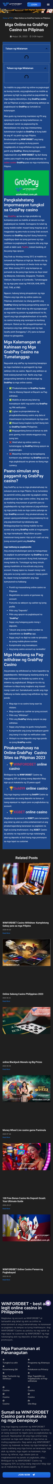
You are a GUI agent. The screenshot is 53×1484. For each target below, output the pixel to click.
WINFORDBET (25, 764)
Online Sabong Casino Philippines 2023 (23, 994)
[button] (48, 4)
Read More (6, 933)
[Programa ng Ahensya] (29, 1359)
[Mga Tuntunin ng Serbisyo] (4, 1373)
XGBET (19, 812)
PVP (11, 18)
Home (5, 18)
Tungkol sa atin (10, 1362)
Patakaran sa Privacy (38, 1369)
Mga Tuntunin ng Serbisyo (11, 1377)
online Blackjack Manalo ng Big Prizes (22, 1062)
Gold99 (19, 788)
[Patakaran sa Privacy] (29, 1366)
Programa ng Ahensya (39, 1362)
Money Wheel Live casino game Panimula (24, 1130)
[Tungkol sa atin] (4, 1359)
